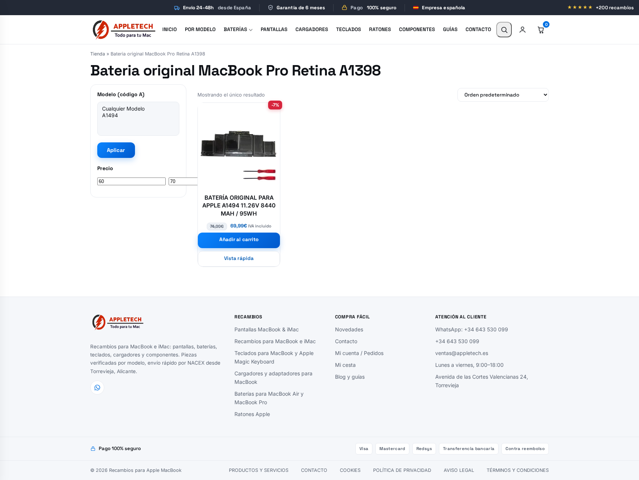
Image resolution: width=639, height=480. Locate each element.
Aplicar (116, 150)
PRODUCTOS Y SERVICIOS (258, 470)
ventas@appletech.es (461, 353)
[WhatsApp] (97, 388)
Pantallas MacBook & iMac (266, 329)
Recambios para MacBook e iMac (275, 341)
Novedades (349, 329)
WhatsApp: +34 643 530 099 (471, 329)
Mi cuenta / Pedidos (359, 353)
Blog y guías (350, 376)
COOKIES (350, 470)
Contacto (346, 341)
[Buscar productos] (504, 29)
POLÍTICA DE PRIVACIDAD (402, 470)
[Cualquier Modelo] (138, 108)
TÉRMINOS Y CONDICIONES (518, 470)
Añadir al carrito (238, 239)
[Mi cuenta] (522, 29)
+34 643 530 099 (457, 341)
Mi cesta (345, 365)
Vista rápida (239, 258)
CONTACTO (314, 470)
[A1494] (138, 115)
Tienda (97, 54)
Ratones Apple (252, 414)
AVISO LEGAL (459, 470)
